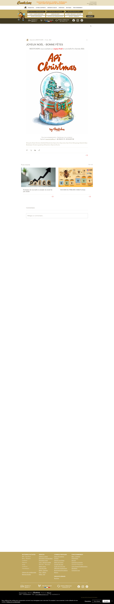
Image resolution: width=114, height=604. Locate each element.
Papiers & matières (59, 556)
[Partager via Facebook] (27, 150)
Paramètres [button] (88, 601)
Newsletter (74, 568)
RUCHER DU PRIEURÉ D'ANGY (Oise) (72, 190)
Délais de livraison (58, 562)
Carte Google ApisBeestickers (79, 566)
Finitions (56, 558)
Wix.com (49, 593)
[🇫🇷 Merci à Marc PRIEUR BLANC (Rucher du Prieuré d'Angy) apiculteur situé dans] (75, 177)
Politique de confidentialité (29, 572)
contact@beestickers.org (41, 594)
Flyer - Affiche (42, 572)
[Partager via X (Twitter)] (31, 150)
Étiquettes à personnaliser (46, 558)
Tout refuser (97, 601)
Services (74, 560)
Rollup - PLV (42, 574)
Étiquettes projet (43, 560)
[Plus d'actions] (87, 40)
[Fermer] (112, 601)
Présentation (75, 558)
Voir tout (90, 164)
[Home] (25, 7)
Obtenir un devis (43, 556)
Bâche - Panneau (43, 570)
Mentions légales (26, 574)
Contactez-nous (76, 570)
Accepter (106, 601)
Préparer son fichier (59, 560)
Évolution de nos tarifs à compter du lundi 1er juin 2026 (37, 190)
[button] (31, 7)
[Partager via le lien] (39, 150)
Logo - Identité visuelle (45, 562)
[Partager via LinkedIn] (35, 150)
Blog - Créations (76, 556)
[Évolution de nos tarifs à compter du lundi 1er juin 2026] (38, 177)
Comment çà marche (77, 562)
